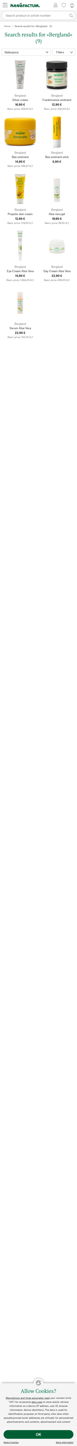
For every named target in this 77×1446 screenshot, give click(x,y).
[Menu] (5, 5)
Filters (60, 52)
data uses (37, 1401)
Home (7, 26)
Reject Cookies (11, 1442)
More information (64, 1442)
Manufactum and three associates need (28, 1397)
